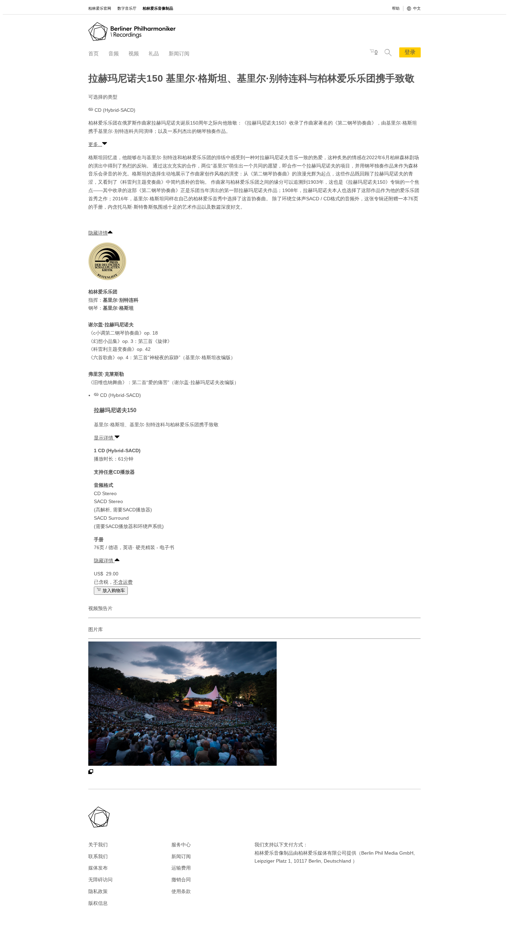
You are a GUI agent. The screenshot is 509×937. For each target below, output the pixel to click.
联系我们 (98, 856)
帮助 (396, 8)
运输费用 (181, 868)
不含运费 (123, 582)
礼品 (154, 53)
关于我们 (98, 844)
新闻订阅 (179, 53)
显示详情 (104, 437)
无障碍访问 (100, 879)
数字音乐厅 (126, 8)
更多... (95, 144)
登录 (410, 52)
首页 (93, 53)
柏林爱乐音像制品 (158, 8)
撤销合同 (181, 879)
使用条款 (181, 891)
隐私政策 (98, 891)
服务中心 (181, 844)
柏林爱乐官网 (99, 8)
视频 (133, 53)
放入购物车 (113, 590)
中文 (417, 8)
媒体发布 (98, 868)
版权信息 (98, 903)
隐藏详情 (98, 233)
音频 (113, 53)
